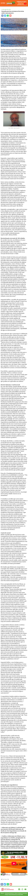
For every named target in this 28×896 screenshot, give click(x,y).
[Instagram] (22, 889)
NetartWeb (20, 894)
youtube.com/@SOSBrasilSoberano (21, 4)
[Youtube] (25, 889)
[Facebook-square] (19, 889)
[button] (2, 16)
